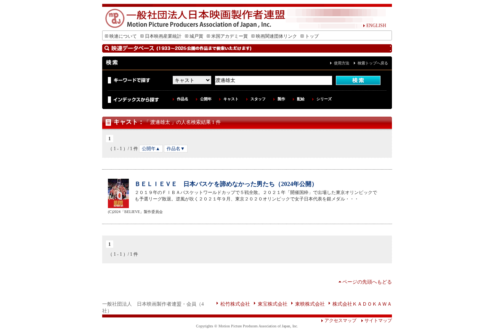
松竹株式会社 (235, 304)
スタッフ (258, 99)
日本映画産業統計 (163, 36)
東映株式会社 (310, 304)
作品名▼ (176, 148)
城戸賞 (196, 36)
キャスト (231, 99)
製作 (281, 99)
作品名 (182, 99)
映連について (123, 36)
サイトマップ (378, 320)
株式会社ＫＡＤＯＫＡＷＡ (362, 304)
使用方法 (341, 63)
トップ (312, 36)
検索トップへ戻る (373, 63)
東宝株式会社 (272, 304)
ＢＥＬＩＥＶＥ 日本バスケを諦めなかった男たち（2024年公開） (226, 184)
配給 (301, 99)
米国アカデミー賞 (229, 36)
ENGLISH (376, 25)
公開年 (206, 99)
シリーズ (324, 99)
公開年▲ (151, 148)
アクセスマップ (340, 320)
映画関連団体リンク (276, 36)
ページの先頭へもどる (367, 282)
